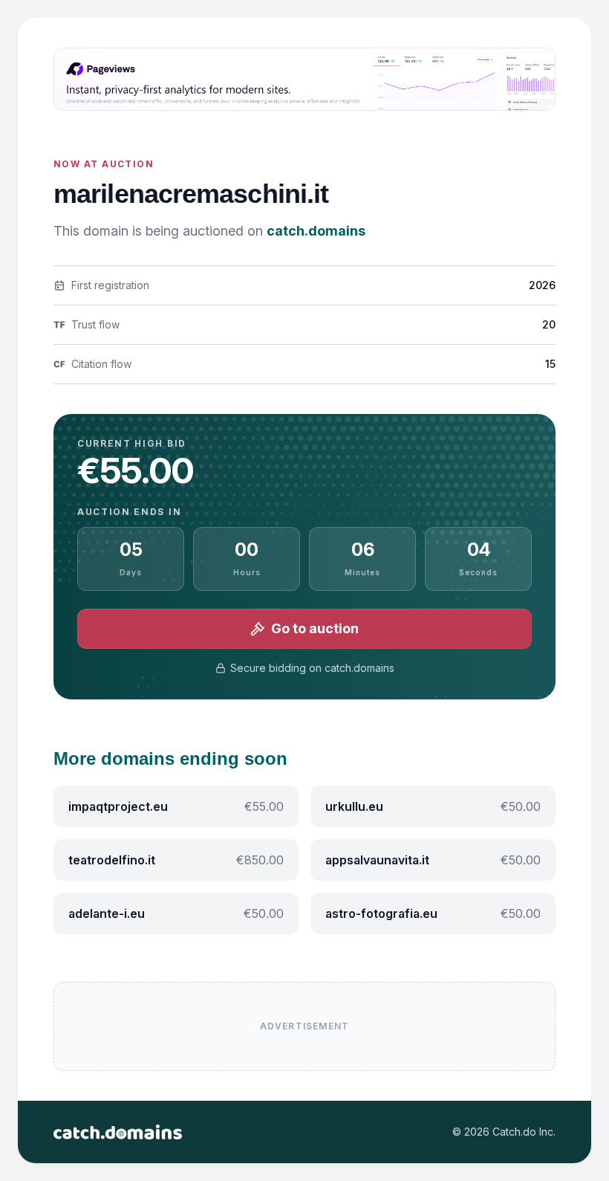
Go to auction (315, 628)
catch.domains (316, 231)
